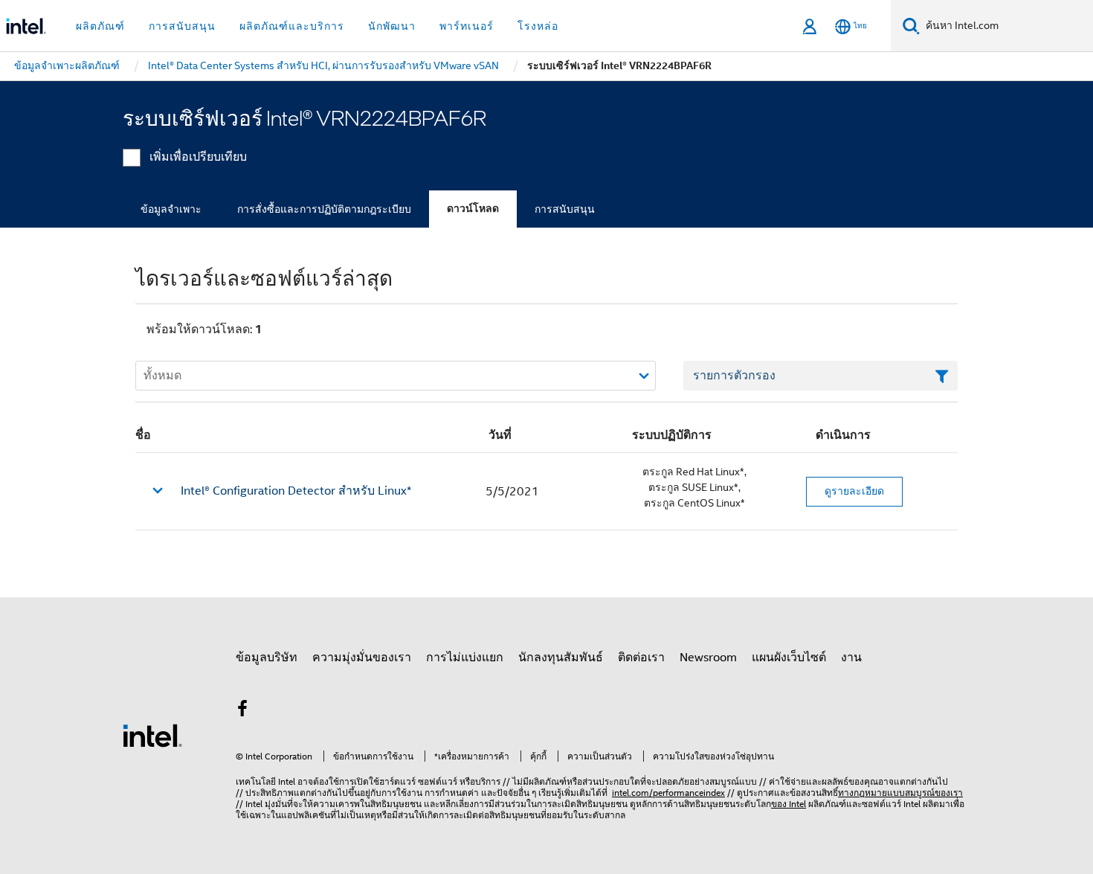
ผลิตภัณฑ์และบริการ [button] (291, 26)
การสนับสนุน (565, 209)
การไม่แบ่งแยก (464, 657)
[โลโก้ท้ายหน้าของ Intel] (152, 734)
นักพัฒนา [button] (392, 26)
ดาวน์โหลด (473, 209)
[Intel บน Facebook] (242, 711)
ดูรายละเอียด (854, 491)
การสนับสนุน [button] (182, 26)
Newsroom (708, 657)
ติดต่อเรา (641, 657)
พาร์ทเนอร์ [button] (466, 26)
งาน (851, 657)
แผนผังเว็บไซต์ (789, 657)
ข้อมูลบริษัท (266, 657)
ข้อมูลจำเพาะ (171, 209)
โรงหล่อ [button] (538, 26)
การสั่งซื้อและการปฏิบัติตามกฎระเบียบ (324, 209)
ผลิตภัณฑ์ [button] (100, 26)
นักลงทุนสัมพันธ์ (560, 657)
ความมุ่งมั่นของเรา (361, 657)
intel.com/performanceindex (668, 792)
